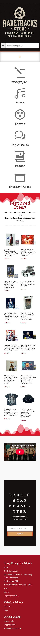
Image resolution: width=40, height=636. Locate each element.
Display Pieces (20, 187)
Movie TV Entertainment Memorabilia (18, 585)
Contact (7, 606)
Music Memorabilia (11, 581)
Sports (6, 592)
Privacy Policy (9, 621)
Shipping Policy (9, 624)
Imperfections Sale (11, 596)
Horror (20, 124)
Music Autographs (11, 571)
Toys (6, 588)
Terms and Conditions (12, 628)
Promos (20, 166)
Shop (6, 610)
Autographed (20, 82)
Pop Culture (20, 145)
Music (20, 103)
